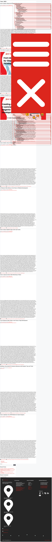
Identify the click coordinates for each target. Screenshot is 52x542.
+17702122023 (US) (5, 532)
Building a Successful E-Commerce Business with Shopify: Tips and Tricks (16, 366)
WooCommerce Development (22, 10)
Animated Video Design (20, 13)
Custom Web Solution (18, 23)
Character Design (19, 16)
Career (14, 144)
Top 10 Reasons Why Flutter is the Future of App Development (13, 320)
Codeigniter (12, 186)
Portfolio (14, 30)
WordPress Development (20, 8)
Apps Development (3, 364)
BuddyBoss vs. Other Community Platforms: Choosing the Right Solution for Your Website (7, 469)
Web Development (3, 186)
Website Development (18, 4)
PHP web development (18, 459)
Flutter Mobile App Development (20, 131)
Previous (1, 462)
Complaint (29, 486)
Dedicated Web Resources (18, 25)
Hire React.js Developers (20, 28)
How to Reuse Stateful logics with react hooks (10, 229)
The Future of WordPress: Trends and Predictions (7, 468)
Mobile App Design (19, 15)
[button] (31, 73)
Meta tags (13, 459)
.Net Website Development (19, 22)
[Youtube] (40, 495)
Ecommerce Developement (18, 21)
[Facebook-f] (40, 493)
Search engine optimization (24, 459)
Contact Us (14, 32)
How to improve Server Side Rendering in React (10, 274)
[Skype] (45, 493)
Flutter (19, 364)
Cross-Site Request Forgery (18, 186)
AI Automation (18, 5)
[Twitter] (43, 493)
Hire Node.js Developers (44, 484)
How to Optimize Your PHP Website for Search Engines (12, 414)
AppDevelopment (9, 364)
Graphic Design (18, 12)
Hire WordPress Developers (20, 27)
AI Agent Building (18, 6)
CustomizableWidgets (15, 364)
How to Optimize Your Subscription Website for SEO (7, 473)
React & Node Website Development (21, 119)
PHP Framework (29, 186)
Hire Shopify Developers (20, 26)
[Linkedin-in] (48, 493)
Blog (13, 31)
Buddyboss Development (22, 123)
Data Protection (24, 186)
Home (13, 2)
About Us (14, 29)
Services (14, 3)
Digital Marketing (17, 24)
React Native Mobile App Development (21, 20)
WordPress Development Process (22, 9)
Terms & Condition (47, 540)
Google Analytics (9, 459)
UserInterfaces (22, 364)
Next (7, 462)
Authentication (9, 186)
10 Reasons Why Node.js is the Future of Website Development (14, 187)
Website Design (18, 14)
